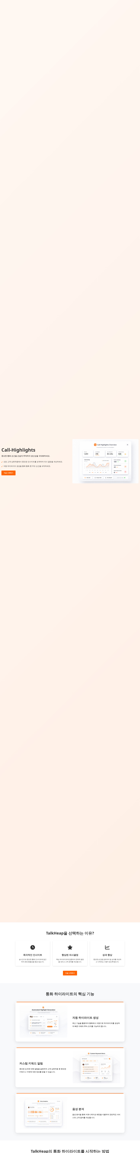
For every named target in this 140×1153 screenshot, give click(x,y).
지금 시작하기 (8, 473)
